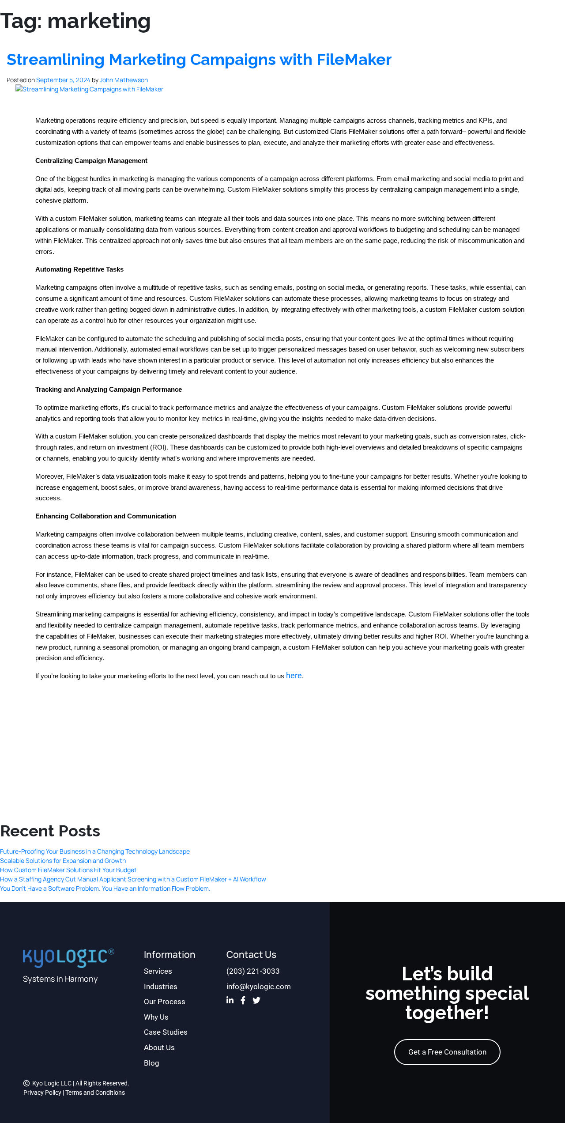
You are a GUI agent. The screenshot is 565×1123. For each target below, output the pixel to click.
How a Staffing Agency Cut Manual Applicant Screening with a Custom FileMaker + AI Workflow (133, 879)
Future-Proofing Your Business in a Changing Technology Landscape (95, 851)
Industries (160, 986)
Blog (151, 1063)
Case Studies (166, 1032)
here (294, 675)
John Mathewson (124, 80)
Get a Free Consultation (447, 1051)
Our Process (164, 1001)
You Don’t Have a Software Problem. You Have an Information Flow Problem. (105, 888)
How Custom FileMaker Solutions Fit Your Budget (68, 870)
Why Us (156, 1017)
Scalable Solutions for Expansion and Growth (63, 860)
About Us (159, 1047)
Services (158, 971)
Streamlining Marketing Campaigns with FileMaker (199, 59)
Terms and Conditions (95, 1092)
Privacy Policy (42, 1092)
